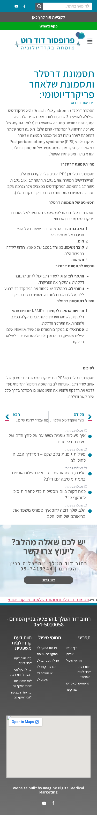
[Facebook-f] (24, 6)
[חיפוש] (39, 6)
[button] (89, 41)
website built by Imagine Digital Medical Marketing (48, 790)
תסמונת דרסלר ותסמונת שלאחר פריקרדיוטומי (48, 599)
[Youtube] (16, 6)
